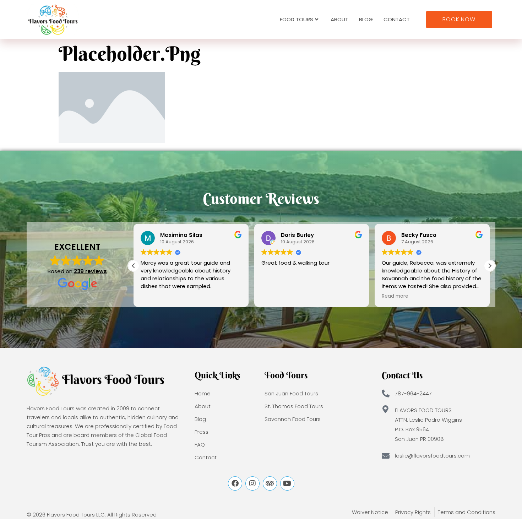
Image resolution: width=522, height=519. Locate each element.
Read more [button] (395, 296)
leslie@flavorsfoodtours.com (432, 455)
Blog (366, 19)
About (339, 19)
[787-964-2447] (386, 394)
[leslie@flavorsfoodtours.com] (386, 456)
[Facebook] (235, 483)
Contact (397, 19)
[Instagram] (252, 483)
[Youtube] (287, 483)
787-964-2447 (413, 393)
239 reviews (90, 271)
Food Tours (296, 19)
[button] (489, 265)
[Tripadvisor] (270, 483)
